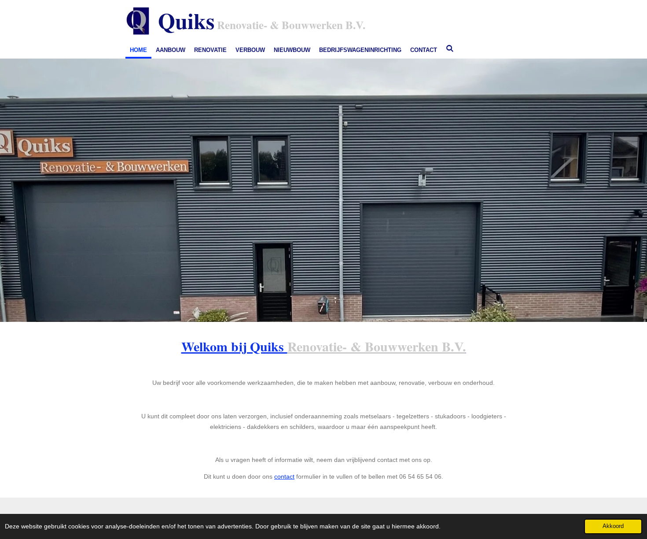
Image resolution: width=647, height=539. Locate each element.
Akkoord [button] (613, 526)
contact (284, 476)
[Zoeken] (449, 48)
